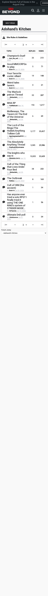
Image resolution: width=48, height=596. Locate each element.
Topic (9, 51)
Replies (32, 51)
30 (33, 95)
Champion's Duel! (16, 55)
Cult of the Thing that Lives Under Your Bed (16, 167)
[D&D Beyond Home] (11, 10)
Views (41, 51)
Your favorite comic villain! (14, 74)
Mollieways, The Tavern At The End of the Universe (17, 114)
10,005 (33, 156)
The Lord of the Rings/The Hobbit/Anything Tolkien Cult (16, 129)
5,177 (33, 131)
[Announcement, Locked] (4, 37)
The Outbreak (14, 178)
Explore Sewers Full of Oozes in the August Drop (18, 3)
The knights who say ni (16, 154)
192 (32, 105)
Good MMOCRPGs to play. (17, 65)
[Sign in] (38, 10)
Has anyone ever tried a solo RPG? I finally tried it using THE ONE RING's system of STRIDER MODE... (17, 201)
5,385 (33, 145)
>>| (42, 44)
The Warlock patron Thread (15, 93)
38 (33, 169)
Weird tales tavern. (13, 84)
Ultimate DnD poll (16, 214)
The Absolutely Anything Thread (16, 143)
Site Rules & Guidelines (17, 37)
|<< (6, 44)
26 (33, 58)
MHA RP (11, 103)
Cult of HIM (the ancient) (15, 186)
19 (33, 76)
